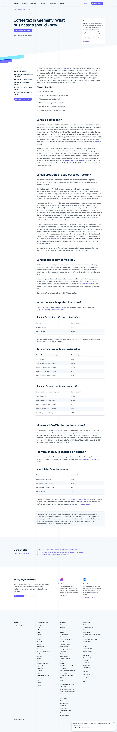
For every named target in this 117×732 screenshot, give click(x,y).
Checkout (40, 637)
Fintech (62, 661)
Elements (39, 649)
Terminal (39, 682)
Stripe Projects (64, 713)
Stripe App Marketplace (67, 689)
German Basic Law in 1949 (74, 160)
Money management (66, 649)
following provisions (89, 459)
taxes (57, 499)
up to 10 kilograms (89, 284)
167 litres (65, 68)
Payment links (41, 666)
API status (63, 705)
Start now (18, 596)
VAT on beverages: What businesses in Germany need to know (58, 550)
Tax (29, 9)
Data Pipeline (41, 646)
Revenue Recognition (43, 675)
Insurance (63, 668)
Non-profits (63, 673)
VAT (57, 430)
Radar (38, 673)
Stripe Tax (83, 502)
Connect (39, 642)
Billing (38, 632)
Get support (86, 674)
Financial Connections (43, 651)
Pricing (62, 3)
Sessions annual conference (91, 634)
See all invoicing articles (21, 553)
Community (86, 632)
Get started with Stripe (22, 30)
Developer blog (64, 715)
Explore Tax (63, 595)
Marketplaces (64, 646)
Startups (62, 627)
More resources (19, 9)
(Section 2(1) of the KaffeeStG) (53, 310)
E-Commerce (64, 634)
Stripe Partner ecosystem (67, 691)
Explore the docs (88, 597)
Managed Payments (43, 663)
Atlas (38, 627)
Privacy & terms (87, 637)
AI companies (64, 656)
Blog (84, 630)
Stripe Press (86, 665)
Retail (61, 680)
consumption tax (77, 125)
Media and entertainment (67, 670)
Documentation (64, 701)
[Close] (114, 723)
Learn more (86, 41)
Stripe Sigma (40, 678)
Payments (40, 668)
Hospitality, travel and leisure (68, 666)
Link (38, 661)
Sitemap (85, 646)
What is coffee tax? (20, 71)
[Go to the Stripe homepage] (16, 622)
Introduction (18, 68)
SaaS (61, 654)
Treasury (39, 685)
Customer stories (88, 627)
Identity (39, 654)
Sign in (86, 3)
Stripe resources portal (74, 499)
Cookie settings (88, 648)
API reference (64, 703)
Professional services (66, 675)
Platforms (63, 651)
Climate (39, 639)
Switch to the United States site (83, 728)
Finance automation (66, 639)
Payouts (39, 670)
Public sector (64, 678)
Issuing (39, 658)
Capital (39, 634)
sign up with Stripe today (81, 504)
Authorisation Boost (43, 630)
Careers (85, 660)
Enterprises (63, 625)
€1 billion (96, 142)
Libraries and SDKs (65, 710)
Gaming (62, 663)
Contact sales (96, 3)
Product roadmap (88, 658)
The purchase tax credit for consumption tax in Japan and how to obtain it (62, 552)
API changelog (64, 708)
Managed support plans (90, 677)
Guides (85, 625)
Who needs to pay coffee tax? (23, 79)
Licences (85, 644)
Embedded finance (65, 637)
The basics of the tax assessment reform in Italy (54, 554)
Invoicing (39, 656)
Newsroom (86, 663)
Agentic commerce (65, 630)
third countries (55, 239)
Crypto (39, 644)
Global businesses (65, 642)
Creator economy (65, 658)
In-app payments (65, 644)
